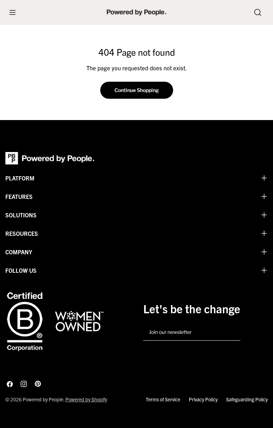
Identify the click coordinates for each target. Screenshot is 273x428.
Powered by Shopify (86, 399)
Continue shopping (136, 90)
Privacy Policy (203, 399)
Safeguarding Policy (247, 399)
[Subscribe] (232, 332)
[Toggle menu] (12, 12)
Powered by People (43, 399)
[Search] (258, 12)
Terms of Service (163, 399)
